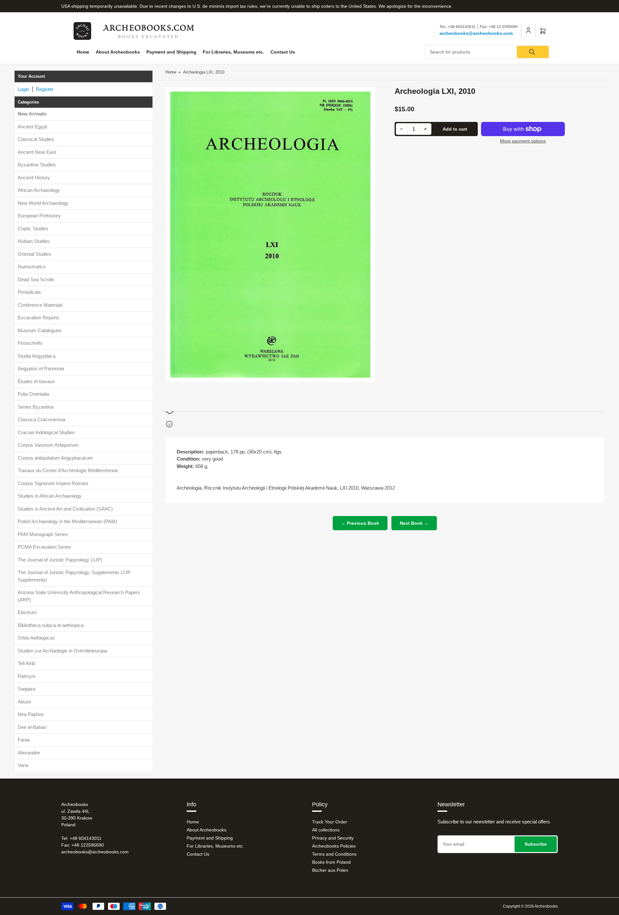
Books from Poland (331, 862)
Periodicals (29, 292)
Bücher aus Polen (330, 870)
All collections (325, 829)
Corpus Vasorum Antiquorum (48, 445)
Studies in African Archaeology (50, 496)
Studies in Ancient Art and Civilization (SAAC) (65, 509)
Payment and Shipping (171, 52)
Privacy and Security (333, 837)
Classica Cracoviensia (41, 419)
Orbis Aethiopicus (36, 638)
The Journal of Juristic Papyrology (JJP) (60, 559)
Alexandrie (29, 752)
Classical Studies (36, 139)
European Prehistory (39, 215)
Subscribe (536, 844)
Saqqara (26, 688)
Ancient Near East (37, 152)
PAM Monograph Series (43, 534)
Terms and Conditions (334, 854)
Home (83, 52)
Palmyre (26, 676)
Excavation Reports (38, 317)
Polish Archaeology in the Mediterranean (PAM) (67, 521)
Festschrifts (30, 343)
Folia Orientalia (33, 394)
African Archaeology (39, 190)
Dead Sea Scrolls (36, 279)
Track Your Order (329, 821)
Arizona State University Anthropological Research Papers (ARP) (79, 596)
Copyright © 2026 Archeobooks (530, 906)
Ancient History (34, 177)
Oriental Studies (34, 254)
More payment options (523, 141)
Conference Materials (40, 305)
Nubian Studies (34, 241)
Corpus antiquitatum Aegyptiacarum (55, 458)
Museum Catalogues (40, 330)
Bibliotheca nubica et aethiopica (51, 625)
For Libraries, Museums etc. (233, 52)
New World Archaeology (43, 203)
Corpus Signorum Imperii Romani (53, 483)
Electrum (27, 612)
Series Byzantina (36, 407)
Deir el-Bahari (32, 727)
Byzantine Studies (37, 164)
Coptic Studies (33, 228)
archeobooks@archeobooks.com (476, 33)
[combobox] (487, 52)
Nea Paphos (31, 714)
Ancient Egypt (32, 126)
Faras (24, 739)
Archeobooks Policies (334, 846)
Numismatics (32, 266)
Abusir (24, 701)
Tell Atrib (26, 663)
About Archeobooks (118, 52)
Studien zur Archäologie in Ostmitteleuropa (62, 650)
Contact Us (282, 52)
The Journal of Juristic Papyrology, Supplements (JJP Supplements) (74, 576)
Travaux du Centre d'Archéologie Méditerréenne (68, 470)
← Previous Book (360, 523)
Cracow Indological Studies (46, 432)
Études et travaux (36, 381)
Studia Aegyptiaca (36, 356)
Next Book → (414, 523)
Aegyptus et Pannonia (41, 368)
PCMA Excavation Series (44, 547)
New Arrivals (32, 113)
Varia (23, 765)
